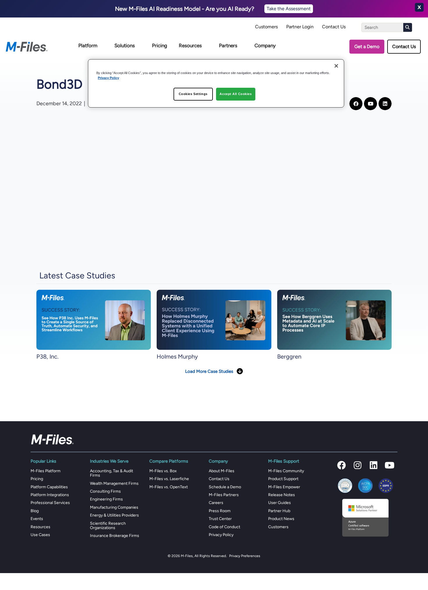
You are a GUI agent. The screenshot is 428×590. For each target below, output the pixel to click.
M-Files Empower (284, 486)
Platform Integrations (50, 494)
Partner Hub (279, 510)
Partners (228, 45)
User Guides (279, 502)
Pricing (159, 45)
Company (265, 45)
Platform (87, 45)
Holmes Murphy (177, 356)
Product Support (283, 478)
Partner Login (300, 26)
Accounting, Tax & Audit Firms (111, 473)
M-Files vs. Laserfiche (169, 478)
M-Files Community (286, 470)
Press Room (220, 510)
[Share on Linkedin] (385, 103)
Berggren (289, 356)
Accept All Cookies (236, 94)
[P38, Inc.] (93, 319)
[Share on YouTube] (370, 103)
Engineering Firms (106, 499)
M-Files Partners (224, 494)
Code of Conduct (224, 526)
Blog (35, 510)
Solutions (124, 45)
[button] (341, 465)
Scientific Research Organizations (108, 525)
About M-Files (221, 470)
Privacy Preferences (244, 556)
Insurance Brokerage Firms (114, 535)
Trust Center (220, 518)
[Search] (407, 27)
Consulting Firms (105, 491)
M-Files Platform (46, 470)
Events (37, 518)
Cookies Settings (193, 94)
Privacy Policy (221, 534)
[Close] (336, 65)
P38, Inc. (47, 356)
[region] (216, 83)
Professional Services (50, 502)
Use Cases (40, 534)
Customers (266, 26)
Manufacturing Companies (114, 507)
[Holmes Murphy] (214, 319)
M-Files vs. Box (163, 470)
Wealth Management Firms (114, 483)
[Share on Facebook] (355, 103)
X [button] (419, 7)
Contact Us (334, 26)
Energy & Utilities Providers (114, 515)
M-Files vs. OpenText (168, 486)
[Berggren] (334, 319)
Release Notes (281, 494)
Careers (216, 502)
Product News (281, 518)
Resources (190, 45)
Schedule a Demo (225, 486)
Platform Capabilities (49, 486)
